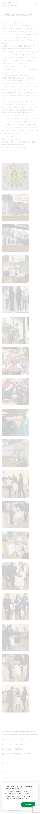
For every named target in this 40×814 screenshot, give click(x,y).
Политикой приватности (16, 798)
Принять (28, 805)
